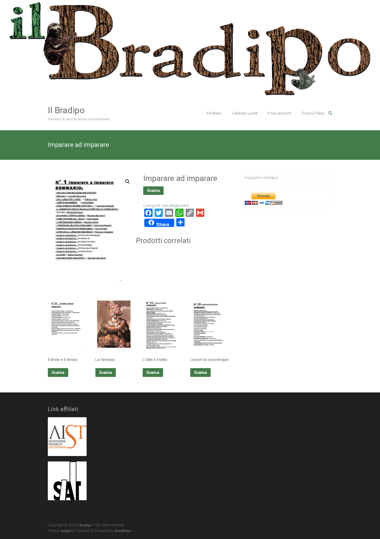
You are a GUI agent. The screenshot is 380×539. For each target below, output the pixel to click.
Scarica (153, 190)
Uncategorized (175, 205)
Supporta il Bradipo (261, 177)
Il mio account (279, 113)
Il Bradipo (66, 110)
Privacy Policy (312, 113)
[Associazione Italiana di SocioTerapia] (67, 439)
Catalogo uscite (244, 113)
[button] (127, 181)
